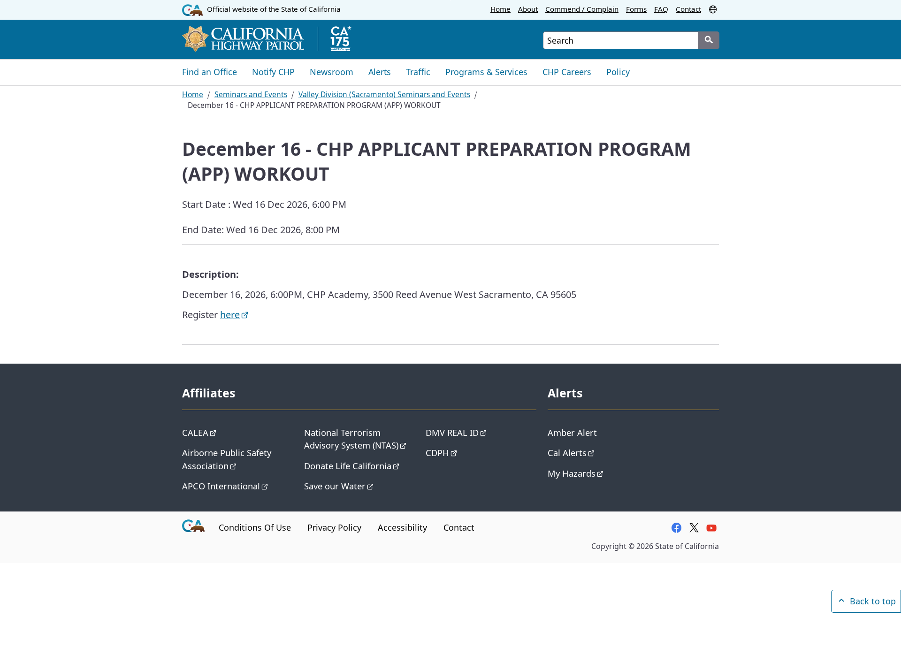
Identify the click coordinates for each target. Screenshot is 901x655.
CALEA (195, 432)
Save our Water (335, 486)
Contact (688, 9)
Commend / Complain (581, 9)
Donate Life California (347, 466)
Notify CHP (273, 71)
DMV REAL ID (452, 432)
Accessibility (402, 527)
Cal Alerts (567, 452)
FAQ (661, 9)
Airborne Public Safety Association (226, 459)
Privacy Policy (334, 527)
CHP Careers (566, 71)
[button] (714, 9)
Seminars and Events (250, 94)
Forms (636, 9)
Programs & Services (486, 71)
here (230, 314)
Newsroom (331, 71)
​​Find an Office (209, 71)
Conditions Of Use (255, 527)
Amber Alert (572, 432)
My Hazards (572, 473)
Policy (618, 71)
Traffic (418, 71)
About (528, 9)
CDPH (437, 452)
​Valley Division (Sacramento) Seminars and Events (384, 94)
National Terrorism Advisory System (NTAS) (351, 439)
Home (500, 9)
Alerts (379, 71)
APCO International (221, 486)
